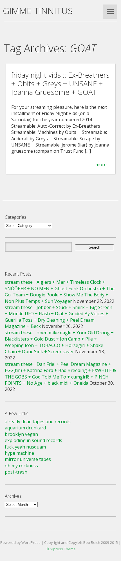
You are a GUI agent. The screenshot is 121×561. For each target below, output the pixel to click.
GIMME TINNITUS (38, 10)
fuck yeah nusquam (25, 447)
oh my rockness (21, 466)
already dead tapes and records (38, 421)
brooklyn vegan (21, 434)
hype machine (19, 453)
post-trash (16, 472)
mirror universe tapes (28, 459)
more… (102, 164)
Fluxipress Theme (61, 548)
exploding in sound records (33, 440)
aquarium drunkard (25, 428)
